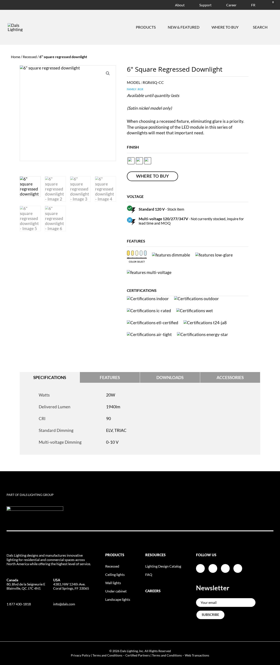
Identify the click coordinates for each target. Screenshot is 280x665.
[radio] (131, 161)
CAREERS (153, 591)
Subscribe (210, 615)
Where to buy (225, 27)
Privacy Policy (80, 655)
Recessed (30, 57)
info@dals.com (64, 604)
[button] (108, 73)
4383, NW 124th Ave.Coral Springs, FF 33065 (71, 584)
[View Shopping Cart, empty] (267, 4)
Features (110, 377)
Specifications (49, 377)
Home (15, 57)
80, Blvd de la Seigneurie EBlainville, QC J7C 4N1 (26, 584)
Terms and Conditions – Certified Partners (121, 655)
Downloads (170, 377)
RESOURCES (155, 555)
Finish (133, 147)
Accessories (230, 377)
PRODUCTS (114, 555)
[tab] (50, 377)
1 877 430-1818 (19, 604)
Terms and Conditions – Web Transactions (180, 655)
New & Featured (184, 27)
